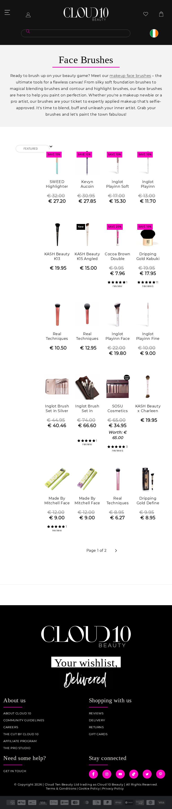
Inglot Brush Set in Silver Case (57, 409)
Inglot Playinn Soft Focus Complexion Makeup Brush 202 (117, 184)
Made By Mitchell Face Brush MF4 (57, 501)
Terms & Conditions (61, 788)
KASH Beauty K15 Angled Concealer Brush (87, 257)
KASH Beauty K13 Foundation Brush (57, 257)
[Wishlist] (145, 14)
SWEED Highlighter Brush (57, 184)
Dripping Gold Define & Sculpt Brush (148, 501)
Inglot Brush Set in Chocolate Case (87, 409)
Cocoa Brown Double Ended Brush (117, 257)
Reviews (96, 713)
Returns (96, 727)
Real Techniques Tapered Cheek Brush (117, 501)
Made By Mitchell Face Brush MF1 (87, 501)
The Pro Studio (16, 748)
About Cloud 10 (17, 713)
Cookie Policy (89, 788)
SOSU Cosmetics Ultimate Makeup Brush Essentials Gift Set (118, 409)
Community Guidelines (23, 720)
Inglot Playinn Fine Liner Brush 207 (148, 336)
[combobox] (75, 33)
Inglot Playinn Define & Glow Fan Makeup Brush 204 (148, 184)
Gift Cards (98, 734)
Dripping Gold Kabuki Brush (148, 257)
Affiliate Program (20, 741)
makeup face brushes (130, 76)
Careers (10, 727)
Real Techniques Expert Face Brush (57, 336)
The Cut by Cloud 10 (21, 734)
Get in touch (14, 771)
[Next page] (116, 551)
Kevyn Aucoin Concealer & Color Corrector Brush (87, 184)
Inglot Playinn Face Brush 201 (117, 336)
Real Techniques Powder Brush (87, 336)
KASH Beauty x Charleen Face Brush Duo (148, 409)
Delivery (97, 720)
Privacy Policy (113, 788)
